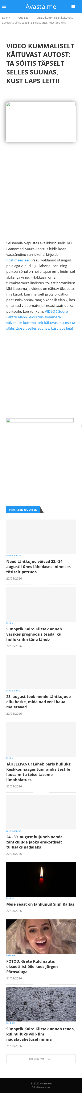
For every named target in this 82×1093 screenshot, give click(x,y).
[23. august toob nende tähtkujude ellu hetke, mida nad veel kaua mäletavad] (41, 672)
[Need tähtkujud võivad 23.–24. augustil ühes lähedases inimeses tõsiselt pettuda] (41, 537)
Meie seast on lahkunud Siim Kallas (40, 904)
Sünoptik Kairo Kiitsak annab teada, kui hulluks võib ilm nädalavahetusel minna (40, 1034)
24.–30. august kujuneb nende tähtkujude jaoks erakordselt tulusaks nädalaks (34, 842)
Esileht (6, 17)
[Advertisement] (41, 199)
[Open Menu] (73, 6)
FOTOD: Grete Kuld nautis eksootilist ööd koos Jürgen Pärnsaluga (32, 966)
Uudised (23, 17)
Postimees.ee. (18, 260)
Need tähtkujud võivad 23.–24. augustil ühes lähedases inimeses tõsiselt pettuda (38, 566)
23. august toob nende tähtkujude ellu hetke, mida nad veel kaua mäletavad (38, 701)
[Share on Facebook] (39, 585)
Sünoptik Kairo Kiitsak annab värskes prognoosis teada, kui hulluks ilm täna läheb (34, 634)
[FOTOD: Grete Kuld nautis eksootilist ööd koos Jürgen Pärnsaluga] (41, 936)
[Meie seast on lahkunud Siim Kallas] (41, 879)
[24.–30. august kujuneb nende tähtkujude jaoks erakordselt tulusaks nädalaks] (41, 812)
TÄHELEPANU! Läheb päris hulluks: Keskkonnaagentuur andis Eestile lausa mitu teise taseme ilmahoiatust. (38, 772)
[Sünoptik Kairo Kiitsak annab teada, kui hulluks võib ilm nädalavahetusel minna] (41, 1004)
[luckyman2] (40, 421)
